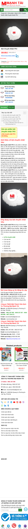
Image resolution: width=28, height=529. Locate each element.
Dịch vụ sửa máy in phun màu (9, 430)
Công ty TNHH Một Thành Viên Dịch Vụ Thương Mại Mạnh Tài (14, 123)
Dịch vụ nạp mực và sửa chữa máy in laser (13, 433)
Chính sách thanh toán (7, 414)
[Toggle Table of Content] (24, 113)
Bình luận (11, 107)
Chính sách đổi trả (6, 412)
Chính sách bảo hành (7, 422)
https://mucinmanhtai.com (13, 338)
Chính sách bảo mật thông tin (9, 420)
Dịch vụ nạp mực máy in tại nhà (10, 428)
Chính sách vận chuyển (7, 417)
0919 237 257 (9, 93)
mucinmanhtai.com (11, 319)
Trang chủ (4, 13)
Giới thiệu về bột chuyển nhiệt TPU (11, 117)
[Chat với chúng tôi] (25, 509)
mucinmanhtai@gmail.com (12, 316)
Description (4, 107)
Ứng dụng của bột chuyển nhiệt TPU (12, 119)
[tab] (4, 107)
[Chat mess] (25, 515)
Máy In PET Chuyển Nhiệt (13, 61)
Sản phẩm (11, 13)
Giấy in (22, 61)
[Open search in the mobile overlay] (13, 9)
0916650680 (8, 97)
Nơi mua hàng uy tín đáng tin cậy (11, 120)
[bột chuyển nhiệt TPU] (14, 33)
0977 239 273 (9, 102)
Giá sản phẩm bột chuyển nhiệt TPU (12, 115)
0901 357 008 (9, 88)
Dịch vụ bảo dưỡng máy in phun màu (11, 435)
